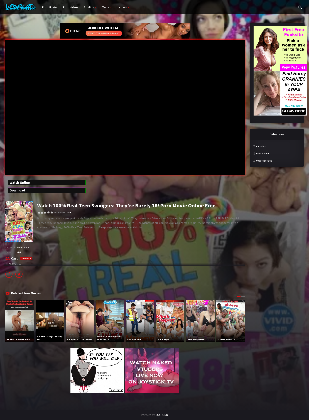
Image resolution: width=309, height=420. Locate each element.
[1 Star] (38, 212)
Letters (122, 7)
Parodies (261, 146)
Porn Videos (70, 7)
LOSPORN (162, 415)
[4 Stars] (48, 212)
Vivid (19, 252)
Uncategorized (264, 160)
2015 (69, 212)
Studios (89, 7)
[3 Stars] (45, 212)
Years (105, 7)
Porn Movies (49, 7)
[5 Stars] (51, 212)
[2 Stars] (42, 212)
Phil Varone (15, 264)
